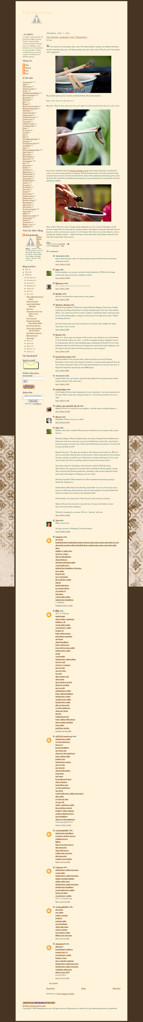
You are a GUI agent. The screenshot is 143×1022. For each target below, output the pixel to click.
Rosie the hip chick (32, 235)
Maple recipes (27, 172)
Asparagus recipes (28, 89)
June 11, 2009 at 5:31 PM (62, 400)
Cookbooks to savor (29, 117)
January (29, 351)
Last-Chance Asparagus (34, 333)
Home (83, 988)
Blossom (28, 68)
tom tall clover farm (63, 356)
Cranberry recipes (28, 123)
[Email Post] (67, 244)
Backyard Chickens (29, 95)
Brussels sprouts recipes (30, 108)
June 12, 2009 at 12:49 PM (62, 515)
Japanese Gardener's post (79, 170)
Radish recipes (27, 198)
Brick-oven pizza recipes (30, 106)
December (30, 278)
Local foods (26, 169)
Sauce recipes (27, 207)
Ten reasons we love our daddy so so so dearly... (34, 313)
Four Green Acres (38, 12)
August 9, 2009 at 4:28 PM (62, 531)
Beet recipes (26, 99)
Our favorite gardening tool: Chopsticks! (34, 329)
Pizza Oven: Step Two (34, 325)
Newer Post (50, 988)
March (29, 346)
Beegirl (58, 334)
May (28, 341)
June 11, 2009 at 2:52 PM (62, 351)
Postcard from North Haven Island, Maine (34, 322)
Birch (27, 65)
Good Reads (26, 145)
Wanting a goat (27, 224)
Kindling (25, 167)
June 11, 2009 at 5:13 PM (62, 384)
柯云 (57, 610)
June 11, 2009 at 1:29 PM (62, 289)
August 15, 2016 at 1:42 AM (63, 825)
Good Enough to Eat (29, 143)
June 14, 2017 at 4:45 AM (62, 938)
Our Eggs (26, 183)
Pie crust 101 (27, 187)
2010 (27, 272)
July (28, 291)
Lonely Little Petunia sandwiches (33, 305)
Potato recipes (27, 193)
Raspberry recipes (28, 200)
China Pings (26, 110)
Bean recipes (27, 97)
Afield (25, 84)
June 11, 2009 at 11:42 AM (62, 264)
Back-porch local (32, 335)
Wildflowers (26, 226)
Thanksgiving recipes (29, 215)
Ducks (25, 128)
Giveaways (26, 141)
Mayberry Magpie (62, 304)
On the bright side (32, 301)
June (26, 73)
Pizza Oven (26, 189)
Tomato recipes (27, 218)
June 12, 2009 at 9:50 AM (62, 422)
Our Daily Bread (28, 180)
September (30, 286)
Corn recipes (27, 121)
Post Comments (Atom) (65, 993)
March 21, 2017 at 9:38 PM (62, 862)
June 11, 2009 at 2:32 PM (62, 329)
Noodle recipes (27, 176)
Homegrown (27, 159)
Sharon (58, 416)
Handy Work (27, 152)
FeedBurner (37, 403)
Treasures (26, 220)
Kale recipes (26, 165)
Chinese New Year (28, 113)
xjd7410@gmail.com (63, 736)
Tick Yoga (30, 309)
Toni (57, 520)
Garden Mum (60, 389)
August (29, 288)
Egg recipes (26, 130)
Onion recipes (27, 178)
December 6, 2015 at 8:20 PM (63, 731)
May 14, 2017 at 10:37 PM (62, 902)
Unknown (59, 536)
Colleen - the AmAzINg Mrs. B (67, 405)
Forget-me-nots (31, 318)
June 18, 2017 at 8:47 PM (62, 978)
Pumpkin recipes (28, 196)
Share (48, 242)
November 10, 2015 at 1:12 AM (63, 605)
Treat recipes (27, 222)
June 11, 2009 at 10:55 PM (62, 411)
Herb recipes (27, 154)
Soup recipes (27, 211)
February (30, 349)
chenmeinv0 (60, 943)
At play (25, 91)
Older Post (116, 988)
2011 (27, 269)
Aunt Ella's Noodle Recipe (31, 93)
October (29, 283)
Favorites (25, 132)
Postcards (26, 191)
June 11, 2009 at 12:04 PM (62, 278)
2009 (27, 275)
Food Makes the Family (30, 139)
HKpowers (59, 283)
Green (25, 148)
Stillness (25, 213)
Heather (58, 293)
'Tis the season (27, 82)
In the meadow (27, 161)
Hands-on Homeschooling (31, 150)
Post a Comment (53, 983)
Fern (26, 70)
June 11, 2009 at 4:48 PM (62, 370)
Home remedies (28, 156)
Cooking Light (27, 119)
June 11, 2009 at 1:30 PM (62, 299)
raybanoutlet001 (61, 830)
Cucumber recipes (28, 126)
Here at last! (30, 338)
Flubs (24, 137)
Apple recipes (27, 86)
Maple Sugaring (28, 174)
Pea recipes (26, 185)
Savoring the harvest (29, 209)
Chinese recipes (28, 115)
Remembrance (27, 202)
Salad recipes (27, 205)
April (29, 343)
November (30, 280)
